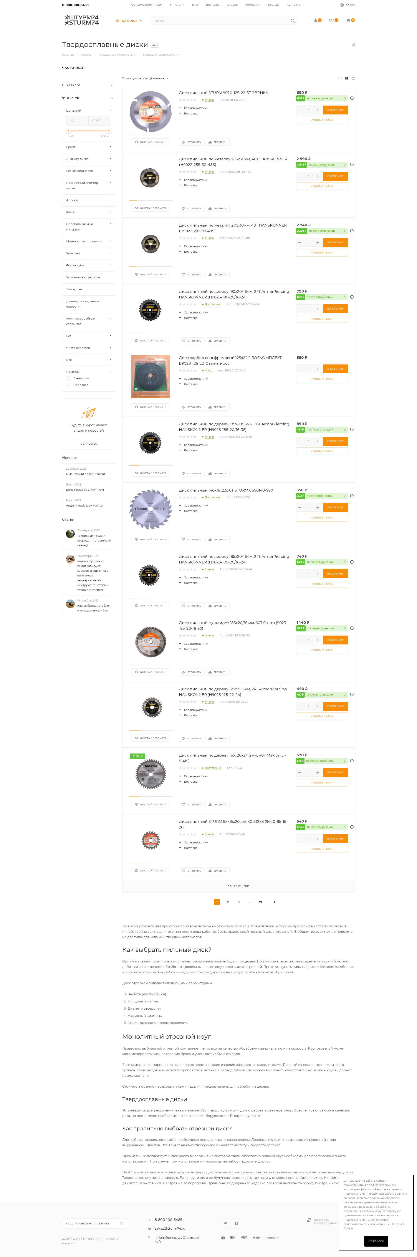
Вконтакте (225, 1223)
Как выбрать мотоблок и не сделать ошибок (94, 608)
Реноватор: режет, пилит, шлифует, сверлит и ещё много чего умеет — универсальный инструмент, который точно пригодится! (92, 575)
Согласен (376, 1241)
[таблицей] (353, 78)
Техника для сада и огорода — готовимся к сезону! (94, 540)
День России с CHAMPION (85, 489)
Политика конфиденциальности (331, 1222)
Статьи (68, 520)
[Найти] (293, 20)
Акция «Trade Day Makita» (85, 505)
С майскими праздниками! (86, 473)
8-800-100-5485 (75, 5)
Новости (70, 458)
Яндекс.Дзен (236, 1223)
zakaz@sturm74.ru (170, 1228)
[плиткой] (340, 78)
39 (260, 902)
